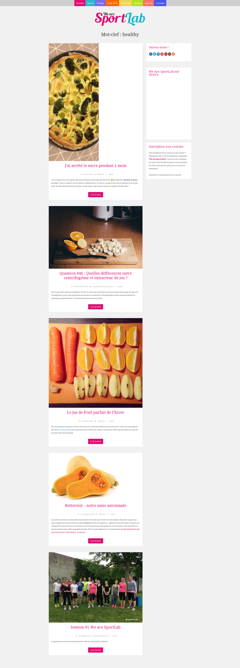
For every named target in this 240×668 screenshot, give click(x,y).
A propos (160, 3)
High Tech (112, 3)
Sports (90, 3)
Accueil (80, 3)
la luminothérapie (67, 430)
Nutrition (125, 3)
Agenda (148, 3)
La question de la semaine (103, 286)
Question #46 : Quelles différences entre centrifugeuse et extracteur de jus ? (96, 275)
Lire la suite (95, 194)
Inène (112, 514)
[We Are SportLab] (120, 17)
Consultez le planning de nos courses (165, 175)
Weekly (138, 3)
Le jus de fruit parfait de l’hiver (95, 412)
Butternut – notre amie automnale (95, 505)
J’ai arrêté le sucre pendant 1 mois (95, 165)
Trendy (100, 3)
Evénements (97, 636)
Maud (111, 174)
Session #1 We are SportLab (96, 627)
